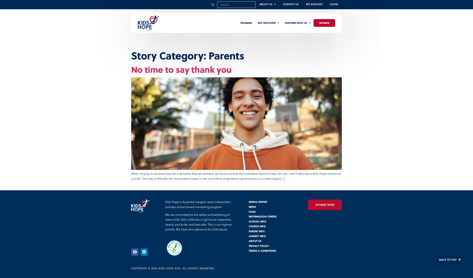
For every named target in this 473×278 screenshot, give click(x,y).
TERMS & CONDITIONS (262, 251)
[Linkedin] (144, 252)
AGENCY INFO (257, 236)
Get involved (267, 23)
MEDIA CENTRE (258, 202)
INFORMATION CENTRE (263, 216)
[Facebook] (135, 252)
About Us (265, 4)
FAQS (252, 212)
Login (334, 4)
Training (246, 23)
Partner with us (296, 23)
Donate (324, 23)
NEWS (252, 207)
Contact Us (291, 4)
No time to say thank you (181, 69)
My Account (314, 4)
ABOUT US (255, 241)
